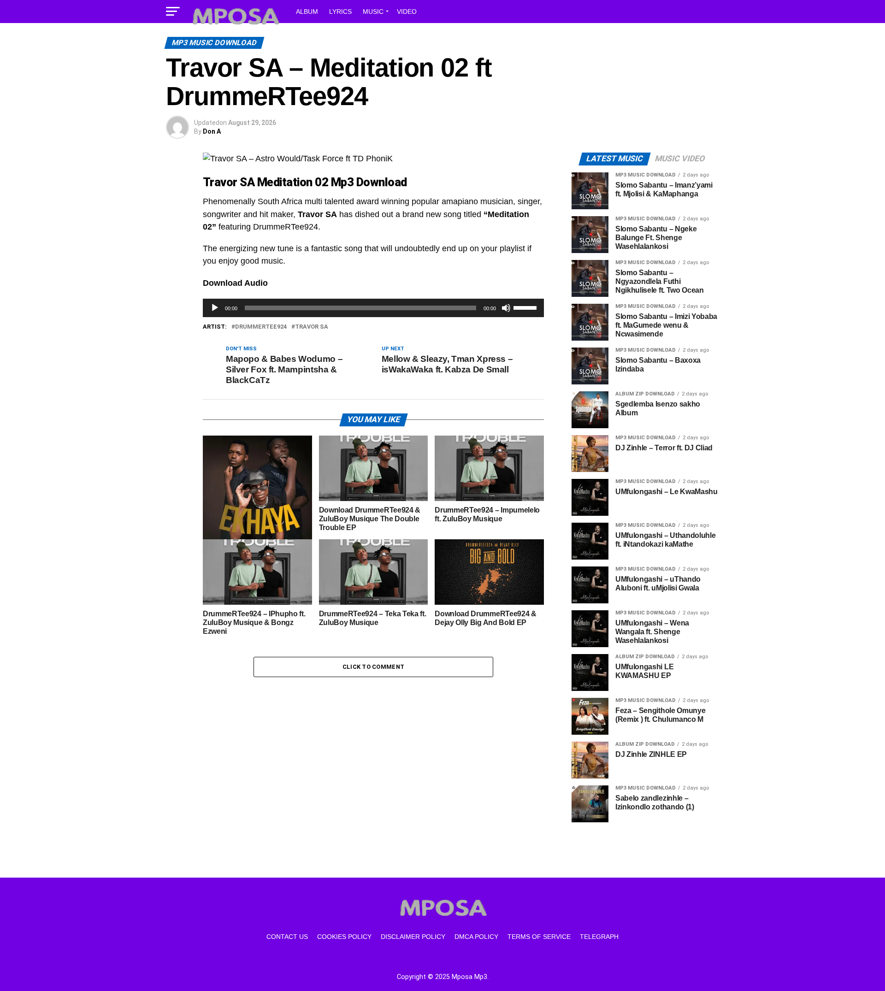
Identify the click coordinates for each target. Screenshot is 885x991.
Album (307, 11)
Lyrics (340, 11)
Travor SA (311, 327)
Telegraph (599, 936)
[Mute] (506, 308)
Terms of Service (539, 936)
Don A (212, 131)
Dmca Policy (476, 936)
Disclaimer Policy (413, 936)
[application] (373, 308)
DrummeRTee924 (261, 327)
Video (407, 11)
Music (373, 11)
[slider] (526, 307)
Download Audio (235, 283)
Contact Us (287, 936)
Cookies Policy (344, 936)
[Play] (214, 308)
